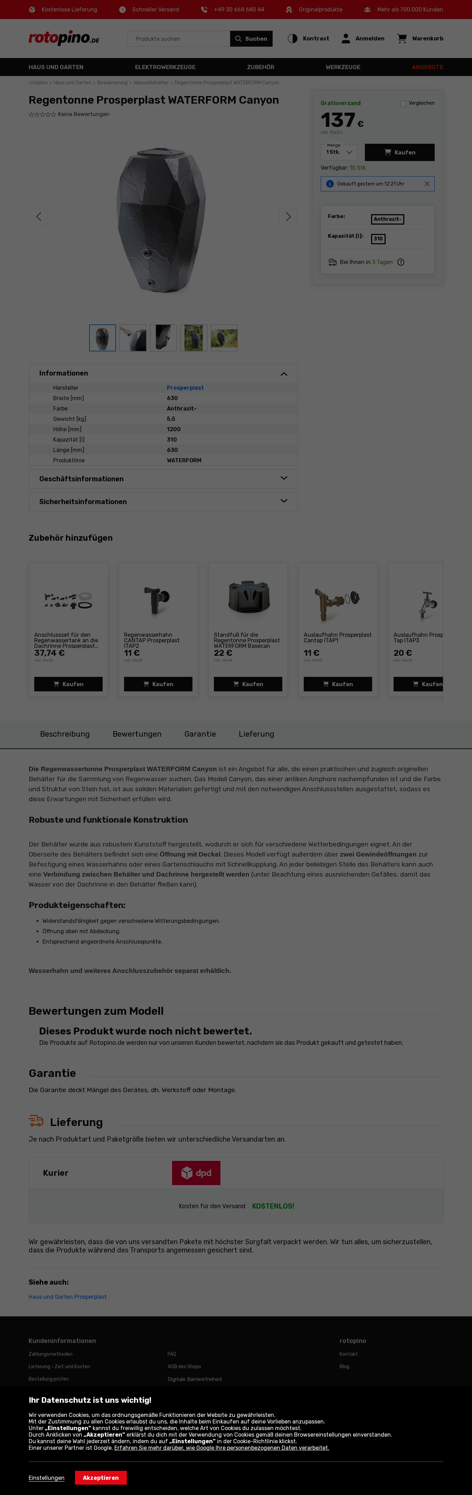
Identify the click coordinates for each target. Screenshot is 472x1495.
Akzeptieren (101, 1478)
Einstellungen (47, 1478)
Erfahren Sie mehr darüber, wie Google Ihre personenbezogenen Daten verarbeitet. (221, 1448)
